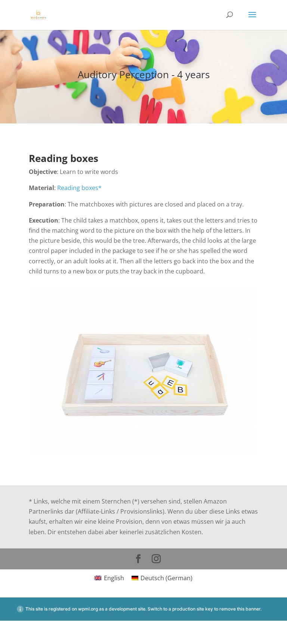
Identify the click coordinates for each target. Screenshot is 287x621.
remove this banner (239, 609)
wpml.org (88, 609)
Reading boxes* (79, 188)
